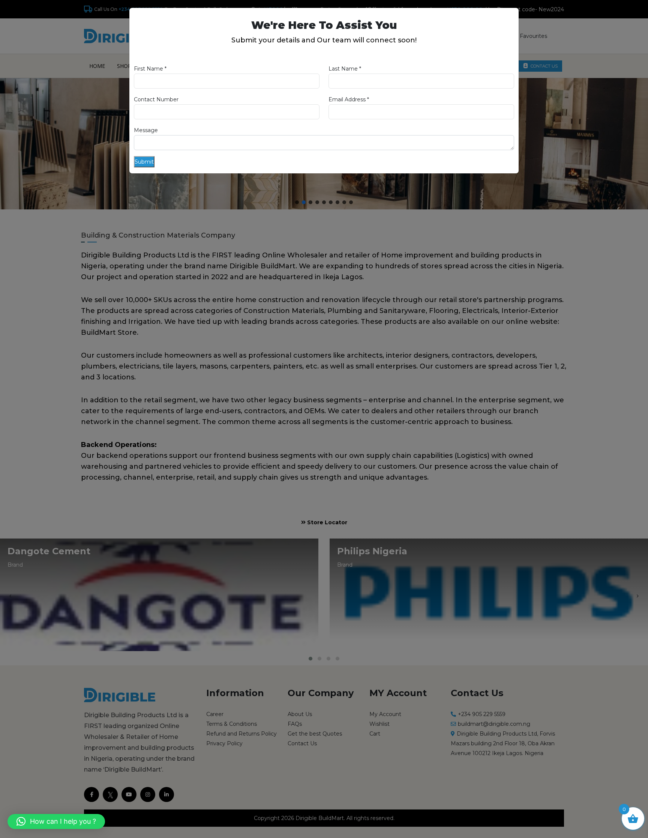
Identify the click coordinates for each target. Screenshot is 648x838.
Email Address (348, 99)
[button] (56, 821)
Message (146, 130)
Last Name (344, 68)
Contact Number (156, 99)
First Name (150, 68)
